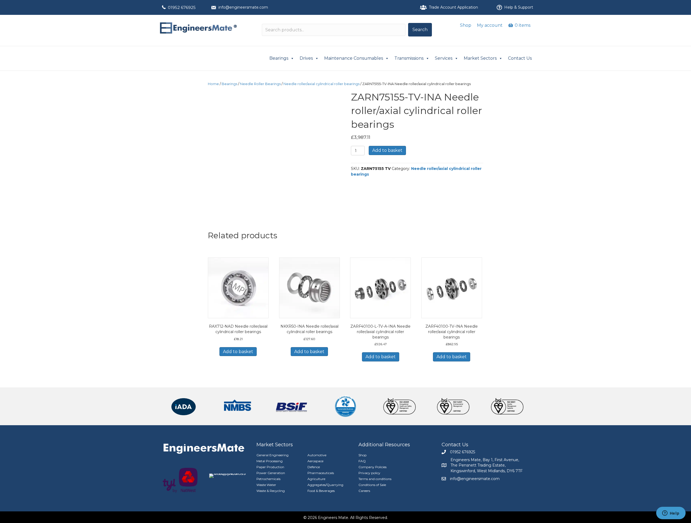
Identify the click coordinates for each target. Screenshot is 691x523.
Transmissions (409, 58)
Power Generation (270, 473)
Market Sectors (480, 58)
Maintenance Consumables (353, 58)
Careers (364, 491)
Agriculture (316, 479)
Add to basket (387, 150)
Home (213, 84)
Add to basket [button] (238, 351)
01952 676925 (182, 7)
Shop (465, 25)
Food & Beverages (321, 491)
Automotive (316, 455)
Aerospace (315, 461)
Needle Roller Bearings (260, 84)
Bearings (278, 58)
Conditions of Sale (372, 485)
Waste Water (266, 485)
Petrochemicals (268, 479)
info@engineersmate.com (243, 7)
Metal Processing (269, 461)
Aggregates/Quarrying (325, 485)
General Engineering (272, 455)
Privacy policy (369, 473)
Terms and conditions (374, 479)
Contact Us (520, 58)
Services (443, 58)
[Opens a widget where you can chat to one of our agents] (671, 513)
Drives (306, 58)
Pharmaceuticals (320, 473)
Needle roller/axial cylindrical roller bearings (321, 84)
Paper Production (270, 467)
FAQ (362, 461)
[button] (420, 29)
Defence (313, 467)
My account (490, 25)
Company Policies (372, 467)
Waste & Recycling (270, 491)
